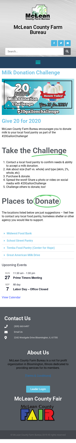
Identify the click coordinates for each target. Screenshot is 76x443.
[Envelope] (68, 43)
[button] (38, 62)
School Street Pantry (20, 240)
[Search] (67, 51)
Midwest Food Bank (19, 233)
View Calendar (11, 297)
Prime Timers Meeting (27, 278)
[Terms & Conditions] (38, 375)
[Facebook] (54, 43)
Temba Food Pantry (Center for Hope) (31, 248)
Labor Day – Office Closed (30, 289)
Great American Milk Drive (23, 255)
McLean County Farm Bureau (38, 29)
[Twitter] (61, 43)
